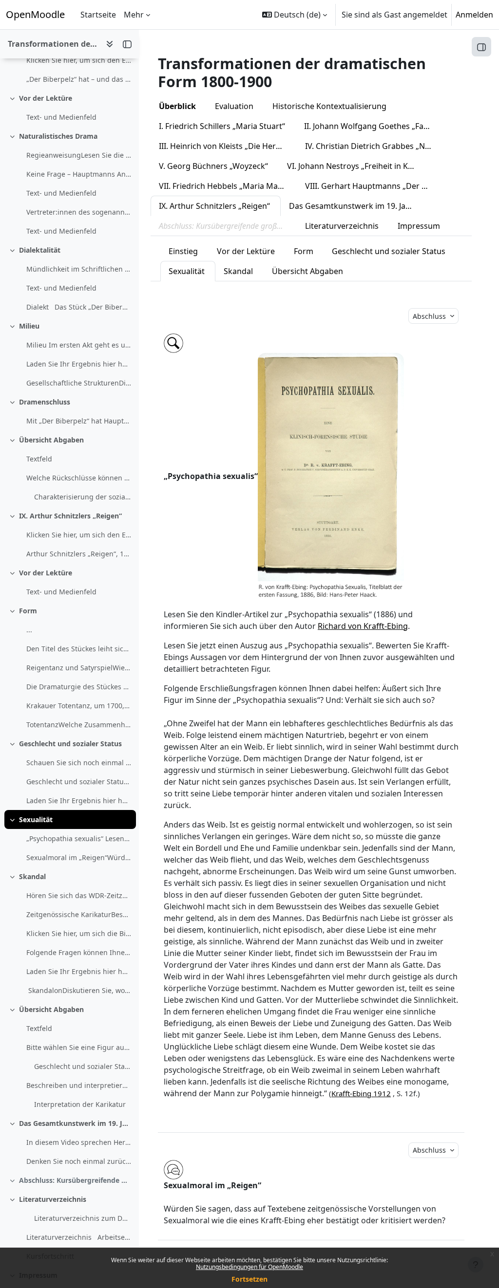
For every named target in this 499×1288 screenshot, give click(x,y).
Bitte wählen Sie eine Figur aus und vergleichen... (78, 1047)
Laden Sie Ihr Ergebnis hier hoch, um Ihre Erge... (78, 800)
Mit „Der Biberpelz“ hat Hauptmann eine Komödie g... (78, 420)
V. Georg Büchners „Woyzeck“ (213, 166)
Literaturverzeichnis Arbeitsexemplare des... (78, 1237)
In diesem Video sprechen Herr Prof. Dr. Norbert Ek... (78, 1142)
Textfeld (39, 458)
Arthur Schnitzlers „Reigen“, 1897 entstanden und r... (78, 553)
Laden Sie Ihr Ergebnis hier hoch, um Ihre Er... (78, 971)
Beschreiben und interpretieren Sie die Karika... (78, 1085)
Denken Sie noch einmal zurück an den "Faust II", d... (78, 1161)
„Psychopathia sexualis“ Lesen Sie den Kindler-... (78, 838)
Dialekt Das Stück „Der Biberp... (78, 307)
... (29, 629)
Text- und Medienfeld (61, 117)
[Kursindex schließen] (127, 44)
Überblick (177, 106)
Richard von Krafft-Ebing (363, 626)
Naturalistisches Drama (58, 136)
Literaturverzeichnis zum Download (82, 1218)
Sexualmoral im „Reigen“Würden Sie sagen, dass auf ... (78, 857)
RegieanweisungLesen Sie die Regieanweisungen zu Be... (78, 155)
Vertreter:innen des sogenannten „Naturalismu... (78, 212)
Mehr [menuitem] (134, 14)
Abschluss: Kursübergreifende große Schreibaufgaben (75, 1180)
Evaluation (234, 106)
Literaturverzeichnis (52, 1199)
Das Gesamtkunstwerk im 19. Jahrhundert (75, 1123)
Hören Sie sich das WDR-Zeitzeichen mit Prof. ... (78, 895)
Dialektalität (39, 250)
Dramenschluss (44, 401)
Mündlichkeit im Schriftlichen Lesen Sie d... (78, 269)
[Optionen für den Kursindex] (109, 44)
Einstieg (183, 251)
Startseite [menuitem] (98, 14)
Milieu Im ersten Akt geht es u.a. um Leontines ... (78, 345)
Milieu (29, 326)
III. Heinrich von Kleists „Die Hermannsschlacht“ (228, 146)
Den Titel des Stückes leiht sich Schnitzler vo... (78, 648)
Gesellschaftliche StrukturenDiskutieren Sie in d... (78, 382)
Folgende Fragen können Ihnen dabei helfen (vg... (78, 952)
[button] (294, 14)
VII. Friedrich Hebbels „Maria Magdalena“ (228, 186)
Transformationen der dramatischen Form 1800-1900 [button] (53, 43)
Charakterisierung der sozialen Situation (82, 496)
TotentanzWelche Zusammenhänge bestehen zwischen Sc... (78, 724)
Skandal (32, 876)
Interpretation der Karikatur (80, 1104)
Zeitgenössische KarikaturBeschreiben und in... (78, 914)
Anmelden (474, 14)
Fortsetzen (249, 1279)
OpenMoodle (35, 14)
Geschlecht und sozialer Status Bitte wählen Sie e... (78, 781)
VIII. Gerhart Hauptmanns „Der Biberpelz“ (374, 186)
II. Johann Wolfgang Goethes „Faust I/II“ (373, 126)
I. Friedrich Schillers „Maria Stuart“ (222, 126)
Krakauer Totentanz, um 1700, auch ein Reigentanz (78, 705)
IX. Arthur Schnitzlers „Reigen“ (70, 515)
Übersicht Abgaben (51, 439)
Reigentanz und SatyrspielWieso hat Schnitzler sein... (78, 667)
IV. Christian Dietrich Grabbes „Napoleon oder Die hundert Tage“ (374, 146)
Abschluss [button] (430, 316)
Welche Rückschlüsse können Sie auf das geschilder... (78, 477)
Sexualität (36, 819)
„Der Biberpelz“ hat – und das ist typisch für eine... (78, 79)
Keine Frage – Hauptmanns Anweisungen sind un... (78, 174)
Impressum (419, 226)
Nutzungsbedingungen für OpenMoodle (249, 1267)
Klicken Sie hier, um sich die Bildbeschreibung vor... (78, 933)
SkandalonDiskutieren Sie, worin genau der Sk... (78, 990)
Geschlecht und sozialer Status (70, 743)
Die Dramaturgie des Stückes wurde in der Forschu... (78, 686)
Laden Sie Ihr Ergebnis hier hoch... (78, 363)
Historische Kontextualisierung (329, 106)
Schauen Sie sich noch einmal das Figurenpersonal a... (78, 762)
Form (28, 610)
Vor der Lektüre (45, 98)
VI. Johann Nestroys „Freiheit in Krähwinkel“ (356, 166)
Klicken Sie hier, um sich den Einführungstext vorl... (78, 60)
